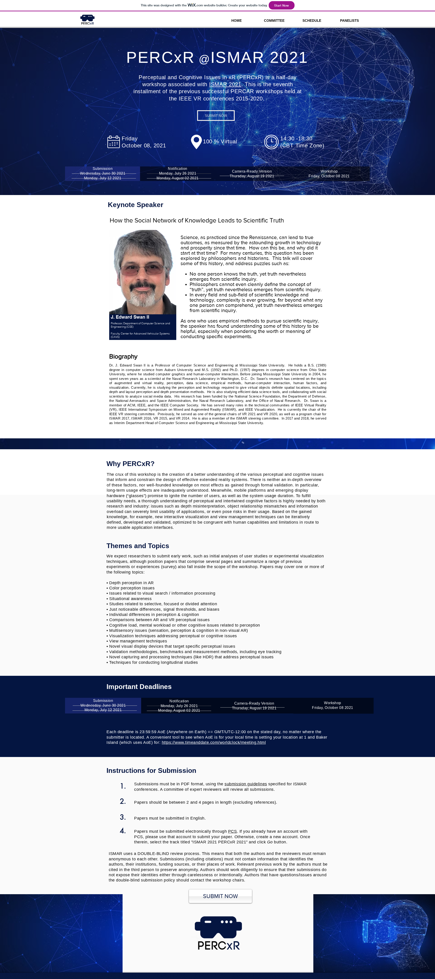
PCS (232, 831)
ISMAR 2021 (225, 84)
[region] (143, 290)
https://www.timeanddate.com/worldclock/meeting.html (214, 742)
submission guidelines (246, 784)
